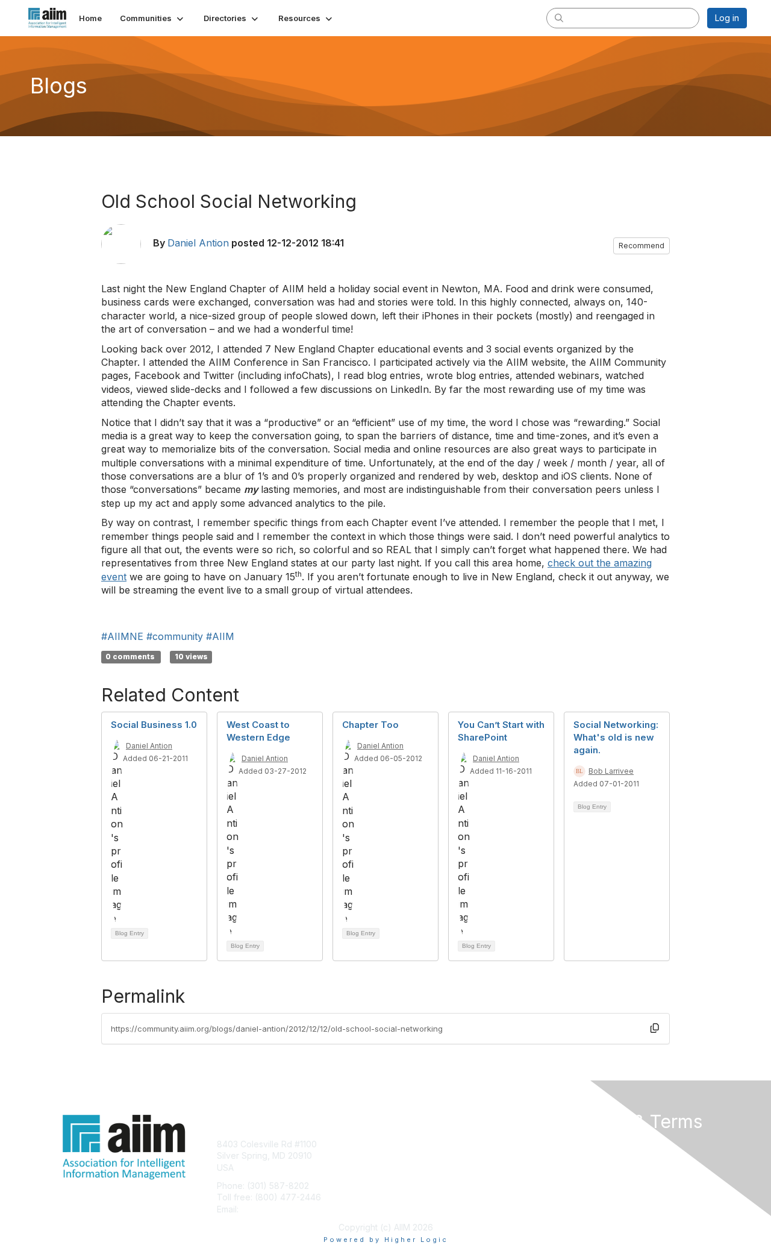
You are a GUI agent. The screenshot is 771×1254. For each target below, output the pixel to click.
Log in (727, 18)
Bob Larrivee (611, 771)
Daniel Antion (198, 243)
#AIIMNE (122, 636)
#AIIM (220, 636)
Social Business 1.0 (154, 724)
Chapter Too (370, 724)
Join (398, 1144)
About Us (582, 1144)
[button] (153, 18)
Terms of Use (591, 1155)
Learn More (413, 1167)
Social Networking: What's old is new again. (615, 737)
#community (174, 636)
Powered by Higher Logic (385, 1239)
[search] (559, 17)
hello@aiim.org (270, 1209)
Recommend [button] (641, 245)
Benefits (406, 1155)
